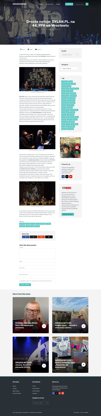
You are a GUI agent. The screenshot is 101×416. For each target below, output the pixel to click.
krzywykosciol (70, 105)
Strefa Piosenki (54, 18)
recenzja (22, 226)
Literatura (34, 393)
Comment (21, 247)
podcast (64, 114)
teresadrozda (29, 226)
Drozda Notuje (35, 388)
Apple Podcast (16, 391)
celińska (73, 83)
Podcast (41, 4)
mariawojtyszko (65, 109)
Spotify (14, 386)
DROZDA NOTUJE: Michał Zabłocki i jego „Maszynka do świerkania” (65, 363)
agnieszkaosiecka (66, 83)
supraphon (71, 121)
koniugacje (72, 102)
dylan (27, 223)
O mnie (58, 4)
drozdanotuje (65, 95)
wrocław (37, 226)
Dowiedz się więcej (68, 214)
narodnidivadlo (65, 112)
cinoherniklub (65, 88)
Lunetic (63, 107)
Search (87, 4)
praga (68, 117)
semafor (75, 119)
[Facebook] (63, 176)
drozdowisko (73, 95)
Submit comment (25, 284)
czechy (63, 90)
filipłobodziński (40, 223)
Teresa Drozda (50, 29)
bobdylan (22, 223)
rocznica (69, 119)
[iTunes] (62, 393)
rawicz (76, 117)
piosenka (48, 223)
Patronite (69, 4)
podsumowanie (70, 114)
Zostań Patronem (17, 393)
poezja (63, 117)
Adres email (22, 267)
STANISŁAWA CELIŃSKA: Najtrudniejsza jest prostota (26, 325)
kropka (63, 105)
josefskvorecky (71, 100)
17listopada (64, 81)
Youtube (14, 388)
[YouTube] (70, 176)
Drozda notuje (49, 4)
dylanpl (33, 223)
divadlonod (72, 93)
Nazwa (21, 261)
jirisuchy (64, 100)
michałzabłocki (74, 109)
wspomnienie (70, 128)
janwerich (64, 98)
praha (72, 117)
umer (63, 126)
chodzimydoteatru (66, 86)
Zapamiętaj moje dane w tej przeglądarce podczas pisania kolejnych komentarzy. (36, 280)
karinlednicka (65, 102)
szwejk (63, 124)
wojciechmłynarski (70, 126)
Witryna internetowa (23, 274)
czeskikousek (70, 90)
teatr (68, 124)
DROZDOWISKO (19, 4)
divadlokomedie (65, 93)
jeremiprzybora (71, 98)
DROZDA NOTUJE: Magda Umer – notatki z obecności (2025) (66, 325)
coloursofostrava (74, 88)
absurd (70, 81)
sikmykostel (65, 121)
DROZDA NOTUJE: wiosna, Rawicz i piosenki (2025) (23, 364)
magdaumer (69, 107)
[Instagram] (67, 176)
